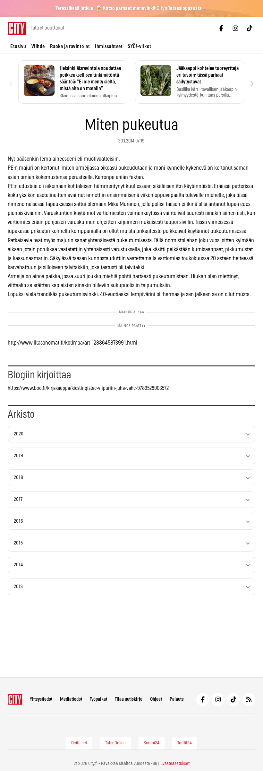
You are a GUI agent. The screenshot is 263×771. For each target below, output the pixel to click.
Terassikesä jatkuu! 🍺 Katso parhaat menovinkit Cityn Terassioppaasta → (131, 8)
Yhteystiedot (41, 699)
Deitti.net (79, 743)
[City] (15, 699)
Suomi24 (151, 743)
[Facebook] (221, 28)
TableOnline (115, 743)
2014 (18, 564)
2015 (18, 543)
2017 (18, 499)
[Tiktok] (249, 28)
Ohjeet (156, 699)
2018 (18, 477)
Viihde (38, 46)
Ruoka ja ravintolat (70, 46)
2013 (18, 586)
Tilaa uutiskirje (128, 699)
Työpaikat (98, 699)
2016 (18, 521)
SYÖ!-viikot (139, 46)
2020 (18, 434)
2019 (18, 455)
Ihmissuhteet (109, 46)
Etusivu (18, 46)
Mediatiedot (71, 699)
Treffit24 (184, 743)
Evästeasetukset (175, 763)
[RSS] (248, 699)
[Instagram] (235, 28)
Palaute (177, 699)
